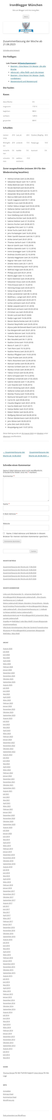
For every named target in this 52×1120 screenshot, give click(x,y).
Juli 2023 (6, 721)
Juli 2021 (6, 794)
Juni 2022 (6, 761)
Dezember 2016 (9, 927)
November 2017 (9, 894)
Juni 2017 (6, 909)
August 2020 (7, 827)
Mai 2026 (6, 658)
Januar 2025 (7, 706)
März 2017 (7, 918)
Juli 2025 (6, 688)
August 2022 (7, 755)
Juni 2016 (6, 945)
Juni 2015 (6, 982)
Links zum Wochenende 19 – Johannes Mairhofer (21, 594)
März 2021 (7, 806)
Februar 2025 (8, 703)
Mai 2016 (6, 949)
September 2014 (9, 1009)
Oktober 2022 (8, 749)
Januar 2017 (7, 924)
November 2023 (9, 709)
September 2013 (9, 1045)
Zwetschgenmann (27, 63)
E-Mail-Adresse (10, 514)
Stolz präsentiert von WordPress (14, 1115)
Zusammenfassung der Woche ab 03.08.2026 (19, 573)
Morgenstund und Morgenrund (24, 81)
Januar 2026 (7, 670)
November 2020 (9, 818)
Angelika (6, 621)
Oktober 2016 (8, 933)
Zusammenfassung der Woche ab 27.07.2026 (19, 576)
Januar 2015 (7, 997)
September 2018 (9, 864)
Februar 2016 (8, 958)
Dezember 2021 (9, 779)
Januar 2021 (7, 812)
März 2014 (7, 1027)
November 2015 (9, 967)
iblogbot (40, 433)
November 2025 (9, 676)
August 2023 (7, 718)
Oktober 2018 (8, 861)
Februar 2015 (8, 994)
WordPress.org (8, 1100)
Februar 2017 (8, 921)
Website (6, 523)
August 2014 (7, 1012)
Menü (26, 17)
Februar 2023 (8, 736)
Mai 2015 (6, 985)
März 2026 (7, 664)
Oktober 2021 (8, 785)
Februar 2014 (8, 1030)
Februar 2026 (8, 667)
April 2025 (6, 697)
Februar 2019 (8, 849)
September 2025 (9, 682)
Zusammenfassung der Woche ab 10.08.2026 (19, 570)
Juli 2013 (6, 1052)
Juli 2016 (6, 942)
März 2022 (7, 770)
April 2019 (6, 842)
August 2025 (7, 685)
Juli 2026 (6, 652)
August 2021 (7, 791)
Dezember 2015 (9, 964)
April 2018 (6, 879)
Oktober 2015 (8, 970)
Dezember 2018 (9, 855)
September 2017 (9, 900)
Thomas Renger (9, 1073)
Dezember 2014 (9, 1000)
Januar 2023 (7, 739)
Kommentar (9, 476)
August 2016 (7, 939)
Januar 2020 (7, 833)
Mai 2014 (6, 1021)
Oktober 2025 (8, 679)
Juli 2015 (6, 979)
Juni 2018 (6, 873)
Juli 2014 (6, 1015)
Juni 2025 (6, 691)
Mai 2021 (6, 800)
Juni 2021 (6, 797)
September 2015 (9, 973)
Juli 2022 (6, 758)
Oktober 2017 (8, 897)
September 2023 (9, 715)
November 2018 (9, 858)
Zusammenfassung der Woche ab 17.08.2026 (19, 567)
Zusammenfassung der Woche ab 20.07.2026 (19, 579)
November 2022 (9, 745)
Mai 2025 (6, 694)
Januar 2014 (7, 1033)
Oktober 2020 (8, 821)
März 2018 (7, 882)
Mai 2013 (6, 1058)
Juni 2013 (6, 1055)
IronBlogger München (26, 5)
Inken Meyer (38, 1073)
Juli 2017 (6, 906)
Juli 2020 (6, 830)
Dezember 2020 (9, 815)
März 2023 (7, 733)
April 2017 (6, 915)
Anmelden (7, 1091)
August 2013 (7, 1049)
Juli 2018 (6, 870)
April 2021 (6, 803)
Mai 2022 (6, 764)
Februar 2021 (8, 809)
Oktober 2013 (8, 1042)
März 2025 (7, 700)
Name (6, 504)
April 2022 (6, 767)
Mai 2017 (6, 912)
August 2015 (7, 976)
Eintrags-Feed (8, 1094)
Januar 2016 (7, 961)
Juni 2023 (6, 724)
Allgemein (6, 436)
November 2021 (9, 782)
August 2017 (7, 903)
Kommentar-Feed (9, 1097)
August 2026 (7, 649)
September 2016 (9, 936)
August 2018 (7, 867)
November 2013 (9, 1039)
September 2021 (9, 788)
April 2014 (6, 1024)
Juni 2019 (6, 836)
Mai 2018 (6, 876)
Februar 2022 (8, 773)
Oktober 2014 (8, 1006)
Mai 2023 (6, 727)
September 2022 (9, 752)
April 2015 (6, 988)
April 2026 (6, 661)
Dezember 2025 (9, 673)
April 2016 (6, 952)
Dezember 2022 (9, 742)
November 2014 (9, 1003)
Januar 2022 (7, 776)
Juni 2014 (6, 1018)
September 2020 (9, 824)
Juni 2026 (6, 655)
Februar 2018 (8, 885)
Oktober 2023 (8, 712)
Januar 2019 (7, 852)
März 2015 (7, 991)
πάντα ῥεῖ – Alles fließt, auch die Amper (27, 72)
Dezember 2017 (9, 891)
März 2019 (7, 845)
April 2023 (6, 730)
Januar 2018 (7, 888)
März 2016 (7, 955)
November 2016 (9, 930)
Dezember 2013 (9, 1036)
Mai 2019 (6, 839)
